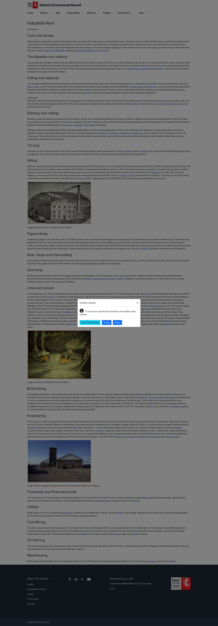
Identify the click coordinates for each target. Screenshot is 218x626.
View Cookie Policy (90, 322)
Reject (117, 322)
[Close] (137, 303)
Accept (107, 322)
